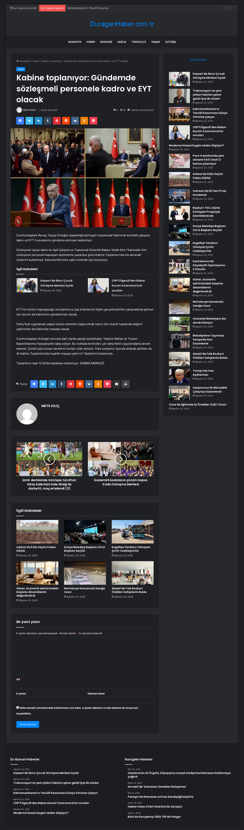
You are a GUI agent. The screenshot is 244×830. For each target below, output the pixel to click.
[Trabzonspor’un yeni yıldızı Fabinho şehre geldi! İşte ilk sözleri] (179, 96)
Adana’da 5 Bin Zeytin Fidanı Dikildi (36, 549)
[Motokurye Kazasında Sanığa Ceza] (85, 573)
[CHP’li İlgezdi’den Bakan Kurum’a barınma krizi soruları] (98, 285)
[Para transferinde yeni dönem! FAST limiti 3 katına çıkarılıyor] (179, 161)
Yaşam (155, 41)
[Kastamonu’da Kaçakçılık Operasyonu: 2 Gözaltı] (179, 266)
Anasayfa (74, 41)
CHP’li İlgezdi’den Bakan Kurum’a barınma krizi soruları (128, 285)
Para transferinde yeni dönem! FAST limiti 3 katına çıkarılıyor (208, 160)
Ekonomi (106, 41)
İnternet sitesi (96, 693)
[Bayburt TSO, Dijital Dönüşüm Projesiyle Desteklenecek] (179, 213)
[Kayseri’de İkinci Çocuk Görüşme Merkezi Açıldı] (27, 285)
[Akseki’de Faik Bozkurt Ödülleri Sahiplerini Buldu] (133, 573)
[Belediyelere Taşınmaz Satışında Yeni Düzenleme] (179, 341)
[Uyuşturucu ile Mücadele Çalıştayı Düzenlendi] (179, 393)
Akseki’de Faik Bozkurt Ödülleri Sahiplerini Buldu (129, 590)
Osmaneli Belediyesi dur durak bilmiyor (209, 321)
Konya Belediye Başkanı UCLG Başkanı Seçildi (84, 549)
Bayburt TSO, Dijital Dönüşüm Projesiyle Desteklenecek (206, 212)
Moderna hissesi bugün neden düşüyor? (196, 145)
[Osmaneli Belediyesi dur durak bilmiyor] (179, 324)
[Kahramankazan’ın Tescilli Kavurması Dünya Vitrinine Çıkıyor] (179, 114)
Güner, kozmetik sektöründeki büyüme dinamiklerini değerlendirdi (37, 592)
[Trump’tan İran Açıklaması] (179, 376)
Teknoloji (139, 41)
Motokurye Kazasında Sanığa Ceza (84, 590)
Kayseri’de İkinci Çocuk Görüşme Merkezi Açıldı (209, 76)
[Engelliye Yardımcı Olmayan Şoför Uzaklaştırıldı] (133, 532)
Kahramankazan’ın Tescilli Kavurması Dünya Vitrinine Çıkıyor (102, 8)
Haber (91, 41)
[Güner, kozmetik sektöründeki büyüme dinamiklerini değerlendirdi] (37, 573)
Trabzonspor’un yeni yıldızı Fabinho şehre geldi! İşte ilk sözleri (207, 95)
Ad (19, 679)
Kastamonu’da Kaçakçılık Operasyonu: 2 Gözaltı (209, 265)
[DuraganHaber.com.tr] (122, 24)
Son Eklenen (198, 59)
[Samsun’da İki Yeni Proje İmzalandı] (179, 196)
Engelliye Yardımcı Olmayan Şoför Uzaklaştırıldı (131, 549)
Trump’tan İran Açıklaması (203, 373)
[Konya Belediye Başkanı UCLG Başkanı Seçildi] (85, 532)
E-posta (22, 693)
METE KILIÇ (29, 110)
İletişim (170, 41)
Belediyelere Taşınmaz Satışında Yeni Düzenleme (208, 339)
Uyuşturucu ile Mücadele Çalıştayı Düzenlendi (210, 390)
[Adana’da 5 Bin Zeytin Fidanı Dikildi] (37, 532)
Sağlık (121, 41)
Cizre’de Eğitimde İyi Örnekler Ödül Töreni (197, 404)
